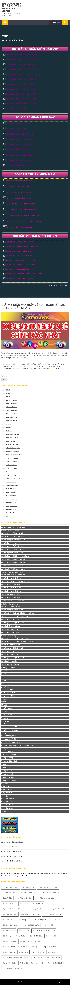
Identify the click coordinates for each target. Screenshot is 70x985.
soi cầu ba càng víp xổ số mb (12, 543)
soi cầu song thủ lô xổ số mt (12, 648)
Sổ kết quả (5, 687)
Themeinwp (56, 982)
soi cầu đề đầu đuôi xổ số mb (12, 594)
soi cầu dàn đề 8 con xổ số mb (13, 566)
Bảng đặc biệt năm (37, 909)
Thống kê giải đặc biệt (56, 963)
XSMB (8, 390)
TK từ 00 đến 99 (11, 489)
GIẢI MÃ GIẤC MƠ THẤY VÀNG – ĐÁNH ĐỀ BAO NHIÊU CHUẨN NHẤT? (33, 306)
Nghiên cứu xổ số (37, 364)
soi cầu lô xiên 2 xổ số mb (11, 591)
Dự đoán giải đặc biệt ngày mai (31, 941)
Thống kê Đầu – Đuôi (13, 478)
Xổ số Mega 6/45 (11, 417)
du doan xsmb (8, 920)
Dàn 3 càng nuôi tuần (42, 920)
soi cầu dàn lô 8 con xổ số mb (12, 598)
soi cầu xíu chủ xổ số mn (10, 606)
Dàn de (57, 920)
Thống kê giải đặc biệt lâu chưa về (15, 968)
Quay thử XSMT (11, 509)
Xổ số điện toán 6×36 (9, 730)
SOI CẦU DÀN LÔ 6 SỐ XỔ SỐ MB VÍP (19, 123)
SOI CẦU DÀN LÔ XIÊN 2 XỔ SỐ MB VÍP (19, 134)
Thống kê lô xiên (11, 465)
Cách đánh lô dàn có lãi (53, 914)
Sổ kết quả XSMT (11, 410)
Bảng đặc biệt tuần (10, 914)
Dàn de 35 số (48, 925)
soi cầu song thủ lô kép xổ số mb (13, 540)
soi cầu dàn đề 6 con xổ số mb (13, 563)
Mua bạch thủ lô (54, 952)
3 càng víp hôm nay (28, 893)
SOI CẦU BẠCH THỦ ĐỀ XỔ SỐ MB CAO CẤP (21, 79)
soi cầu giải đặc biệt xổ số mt (12, 658)
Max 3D (8, 424)
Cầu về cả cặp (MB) (12, 451)
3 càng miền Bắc (29, 887)
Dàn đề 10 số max (9, 941)
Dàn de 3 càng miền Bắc (11, 925)
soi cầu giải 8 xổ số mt (10, 661)
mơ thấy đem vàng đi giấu (21, 367)
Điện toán (5, 721)
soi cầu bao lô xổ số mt (10, 651)
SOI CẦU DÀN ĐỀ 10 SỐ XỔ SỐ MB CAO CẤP (21, 104)
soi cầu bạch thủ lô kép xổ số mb (13, 549)
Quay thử (4, 796)
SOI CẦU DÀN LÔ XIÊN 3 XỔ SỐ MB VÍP (19, 139)
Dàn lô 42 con (21, 936)
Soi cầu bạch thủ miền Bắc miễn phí (16, 957)
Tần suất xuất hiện (12, 485)
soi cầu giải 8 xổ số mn (10, 633)
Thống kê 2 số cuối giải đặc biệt (31, 963)
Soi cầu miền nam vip (9, 604)
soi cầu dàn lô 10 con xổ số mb (13, 575)
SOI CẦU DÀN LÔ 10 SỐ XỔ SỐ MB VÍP (19, 160)
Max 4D (8, 427)
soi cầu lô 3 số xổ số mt (10, 664)
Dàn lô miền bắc (36, 936)
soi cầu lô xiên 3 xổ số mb (11, 588)
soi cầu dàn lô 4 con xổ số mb (12, 584)
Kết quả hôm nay (12, 400)
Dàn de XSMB (24, 930)
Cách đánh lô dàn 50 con (30, 914)
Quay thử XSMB (11, 502)
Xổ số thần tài (10, 441)
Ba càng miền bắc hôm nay (49, 893)
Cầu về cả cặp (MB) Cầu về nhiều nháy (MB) (18, 746)
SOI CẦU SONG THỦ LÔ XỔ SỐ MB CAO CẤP (21, 65)
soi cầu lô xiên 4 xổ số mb (11, 578)
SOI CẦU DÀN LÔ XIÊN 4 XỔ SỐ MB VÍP (19, 144)
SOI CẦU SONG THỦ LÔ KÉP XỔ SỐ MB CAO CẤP (23, 74)
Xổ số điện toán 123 (12, 437)
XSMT (8, 397)
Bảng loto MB (6, 793)
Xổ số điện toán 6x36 (13, 434)
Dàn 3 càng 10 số (24, 920)
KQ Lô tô (4, 784)
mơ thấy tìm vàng (14, 369)
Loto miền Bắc (11, 492)
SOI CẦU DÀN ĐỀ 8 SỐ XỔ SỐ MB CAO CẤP (21, 99)
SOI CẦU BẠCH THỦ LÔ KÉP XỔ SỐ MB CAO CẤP (23, 69)
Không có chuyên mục (49, 947)
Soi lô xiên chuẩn (9, 963)
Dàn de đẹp (7, 936)
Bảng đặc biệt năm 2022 (56, 909)
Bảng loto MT (6, 786)
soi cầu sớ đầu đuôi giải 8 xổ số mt (14, 638)
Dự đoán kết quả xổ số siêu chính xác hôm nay (20, 947)
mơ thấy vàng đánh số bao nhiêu (35, 369)
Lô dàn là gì (23, 952)
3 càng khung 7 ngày (10, 887)
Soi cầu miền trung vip (10, 636)
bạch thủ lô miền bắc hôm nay (31, 903)
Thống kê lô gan (11, 461)
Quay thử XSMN (11, 506)
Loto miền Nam (11, 495)
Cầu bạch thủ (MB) (12, 444)
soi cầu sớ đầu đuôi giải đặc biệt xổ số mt (17, 641)
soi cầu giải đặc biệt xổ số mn (12, 623)
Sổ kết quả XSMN (11, 407)
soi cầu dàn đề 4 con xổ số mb (13, 559)
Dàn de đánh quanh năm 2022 (44, 930)
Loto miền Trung (11, 499)
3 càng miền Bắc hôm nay (48, 887)
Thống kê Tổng (11, 482)
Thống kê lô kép (11, 468)
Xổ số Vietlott (6, 715)
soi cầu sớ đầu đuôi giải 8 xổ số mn (14, 616)
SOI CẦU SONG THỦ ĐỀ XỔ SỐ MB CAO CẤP (21, 84)
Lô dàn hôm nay (9, 952)
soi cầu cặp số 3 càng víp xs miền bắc (15, 581)
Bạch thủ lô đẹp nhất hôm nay (14, 909)
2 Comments (55, 369)
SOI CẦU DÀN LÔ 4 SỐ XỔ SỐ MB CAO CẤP (21, 109)
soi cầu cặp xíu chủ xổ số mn (12, 629)
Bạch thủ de (7, 898)
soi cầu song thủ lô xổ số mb (12, 533)
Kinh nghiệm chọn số (20, 364)
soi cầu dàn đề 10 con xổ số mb (13, 569)
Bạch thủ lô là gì (9, 903)
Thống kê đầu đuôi (12, 458)
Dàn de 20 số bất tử (32, 925)
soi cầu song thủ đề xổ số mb (12, 536)
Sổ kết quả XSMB (11, 403)
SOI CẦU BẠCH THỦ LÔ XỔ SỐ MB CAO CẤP (21, 55)
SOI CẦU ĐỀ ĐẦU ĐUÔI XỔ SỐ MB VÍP (19, 165)
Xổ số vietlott (10, 414)
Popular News (55, 22)
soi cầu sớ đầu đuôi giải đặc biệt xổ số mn (17, 613)
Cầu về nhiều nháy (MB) (14, 455)
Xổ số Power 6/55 (11, 420)
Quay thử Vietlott (12, 513)
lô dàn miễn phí (38, 952)
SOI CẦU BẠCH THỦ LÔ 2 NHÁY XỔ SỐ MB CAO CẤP (24, 60)
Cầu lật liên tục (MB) (13, 448)
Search (4, 379)
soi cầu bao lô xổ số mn (10, 619)
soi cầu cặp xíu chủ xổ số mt (12, 654)
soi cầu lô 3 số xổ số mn (10, 626)
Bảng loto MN (6, 789)
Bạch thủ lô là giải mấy (45, 898)
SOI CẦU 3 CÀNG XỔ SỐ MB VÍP (17, 150)
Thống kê (9, 431)
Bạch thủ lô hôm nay (24, 898)
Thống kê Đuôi (11, 475)
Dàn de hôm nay (9, 930)
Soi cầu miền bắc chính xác (11, 531)
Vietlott (4, 699)
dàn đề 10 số (51, 936)
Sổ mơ (8, 516)
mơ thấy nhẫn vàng (40, 367)
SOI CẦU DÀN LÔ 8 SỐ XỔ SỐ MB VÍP (19, 129)
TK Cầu (4, 733)
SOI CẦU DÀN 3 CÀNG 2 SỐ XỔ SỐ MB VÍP (21, 155)
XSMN (8, 393)
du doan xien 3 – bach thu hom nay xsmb (12, 7)
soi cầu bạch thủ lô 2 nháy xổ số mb (15, 556)
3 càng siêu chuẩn (9, 893)
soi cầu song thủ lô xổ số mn (12, 610)
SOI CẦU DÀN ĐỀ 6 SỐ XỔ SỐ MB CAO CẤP (21, 94)
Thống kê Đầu (10, 472)
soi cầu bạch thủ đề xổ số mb (12, 546)
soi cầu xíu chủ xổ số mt (10, 645)
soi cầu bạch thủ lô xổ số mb (12, 553)
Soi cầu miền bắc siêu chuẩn (12, 572)
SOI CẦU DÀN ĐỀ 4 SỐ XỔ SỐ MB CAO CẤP (21, 89)
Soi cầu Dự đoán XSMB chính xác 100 (46, 957)
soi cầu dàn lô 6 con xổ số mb (12, 601)
